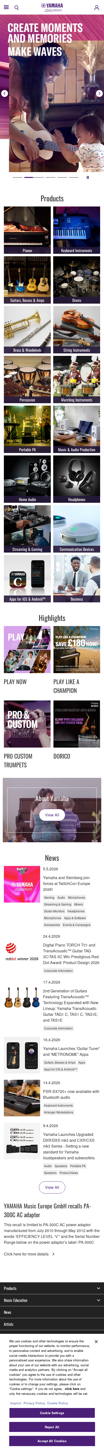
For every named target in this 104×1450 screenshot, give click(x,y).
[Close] (96, 1341)
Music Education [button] (15, 1300)
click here (72, 1388)
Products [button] (10, 1288)
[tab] (17, 177)
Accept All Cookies (51, 1441)
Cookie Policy (57, 1403)
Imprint (15, 1403)
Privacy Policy (34, 1403)
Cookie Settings (52, 1412)
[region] (52, 1392)
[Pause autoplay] (87, 177)
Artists (8, 1324)
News (7, 1312)
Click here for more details (27, 1254)
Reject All (52, 1427)
